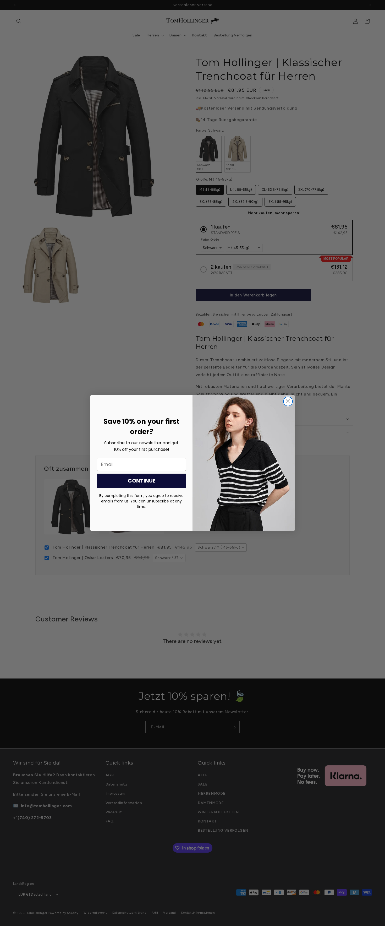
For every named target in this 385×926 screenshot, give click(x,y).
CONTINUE (141, 480)
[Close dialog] (288, 401)
